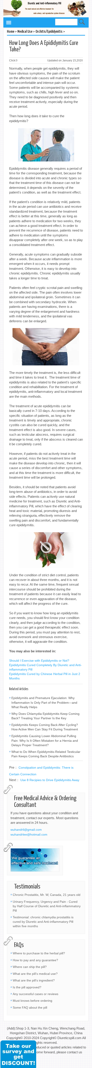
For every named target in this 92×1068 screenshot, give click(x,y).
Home (10, 32)
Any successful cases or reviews (35, 994)
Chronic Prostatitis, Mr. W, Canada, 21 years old (46, 895)
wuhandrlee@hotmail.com (28, 834)
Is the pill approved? (27, 987)
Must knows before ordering (32, 1000)
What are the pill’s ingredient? (34, 980)
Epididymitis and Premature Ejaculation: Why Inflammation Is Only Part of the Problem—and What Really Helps (44, 702)
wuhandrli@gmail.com (26, 829)
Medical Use (24, 32)
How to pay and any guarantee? (35, 960)
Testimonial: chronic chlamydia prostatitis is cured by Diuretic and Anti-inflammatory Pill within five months (43, 921)
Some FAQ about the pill (30, 1007)
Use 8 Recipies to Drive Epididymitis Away (49, 780)
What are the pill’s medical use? (35, 973)
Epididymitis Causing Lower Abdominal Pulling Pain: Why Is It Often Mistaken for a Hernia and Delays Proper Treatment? (44, 740)
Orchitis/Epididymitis (49, 32)
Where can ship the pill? (30, 967)
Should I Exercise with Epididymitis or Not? (39, 660)
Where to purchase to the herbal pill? (39, 953)
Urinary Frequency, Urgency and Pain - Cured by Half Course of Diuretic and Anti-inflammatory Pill (47, 906)
